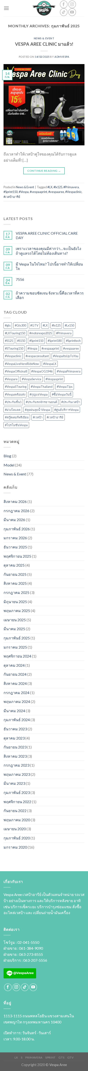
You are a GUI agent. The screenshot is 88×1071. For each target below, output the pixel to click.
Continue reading (44, 170)
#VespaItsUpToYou (65, 356)
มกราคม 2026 (15, 538)
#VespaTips (65, 386)
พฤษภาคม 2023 (17, 774)
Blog (7, 456)
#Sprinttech (73, 341)
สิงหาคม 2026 (15, 501)
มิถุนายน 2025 (15, 601)
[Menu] (6, 8)
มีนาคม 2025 (14, 628)
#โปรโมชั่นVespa (16, 425)
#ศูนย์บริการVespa (66, 410)
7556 (20, 279)
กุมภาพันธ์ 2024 (17, 719)
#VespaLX (49, 364)
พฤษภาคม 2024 (17, 701)
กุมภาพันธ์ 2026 (17, 529)
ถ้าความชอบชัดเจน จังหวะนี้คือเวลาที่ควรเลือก (50, 295)
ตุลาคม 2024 (14, 665)
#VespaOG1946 (42, 371)
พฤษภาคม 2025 (17, 610)
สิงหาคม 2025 (15, 583)
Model (9, 465)
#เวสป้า (37, 417)
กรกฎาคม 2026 (16, 510)
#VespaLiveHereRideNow (22, 364)
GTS (61, 1057)
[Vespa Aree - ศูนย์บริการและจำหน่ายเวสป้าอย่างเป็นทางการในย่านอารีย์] (44, 8)
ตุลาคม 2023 (14, 738)
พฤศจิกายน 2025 (17, 556)
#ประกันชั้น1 (13, 402)
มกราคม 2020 (15, 847)
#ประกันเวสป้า (70, 402)
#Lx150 (69, 325)
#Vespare (11, 379)
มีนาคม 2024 (14, 710)
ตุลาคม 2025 (14, 565)
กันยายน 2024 (15, 674)
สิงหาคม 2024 (15, 683)
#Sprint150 (11, 192)
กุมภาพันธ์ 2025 (17, 638)
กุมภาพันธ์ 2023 (17, 792)
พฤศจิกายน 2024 (17, 656)
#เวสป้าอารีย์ (12, 197)
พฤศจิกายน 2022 (17, 801)
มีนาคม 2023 (14, 783)
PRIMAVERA (33, 1057)
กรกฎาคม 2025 (16, 592)
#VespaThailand (42, 386)
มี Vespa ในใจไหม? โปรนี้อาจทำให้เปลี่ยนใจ (49, 266)
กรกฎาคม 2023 (16, 765)
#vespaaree (56, 192)
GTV (70, 1057)
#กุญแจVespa (39, 394)
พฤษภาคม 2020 (17, 820)
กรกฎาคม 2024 (16, 692)
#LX (49, 187)
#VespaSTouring (16, 386)
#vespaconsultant (37, 356)
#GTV (34, 325)
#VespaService (31, 379)
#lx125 (58, 187)
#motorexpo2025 (40, 333)
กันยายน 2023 (15, 747)
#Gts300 (20, 325)
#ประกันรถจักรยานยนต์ (41, 402)
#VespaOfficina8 (16, 371)
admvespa (61, 56)
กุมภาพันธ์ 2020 (17, 838)
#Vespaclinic (73, 192)
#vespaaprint (38, 192)
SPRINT (50, 1057)
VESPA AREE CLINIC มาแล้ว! (44, 44)
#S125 (9, 341)
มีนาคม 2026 (14, 519)
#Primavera (71, 187)
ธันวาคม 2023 (15, 729)
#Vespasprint (54, 379)
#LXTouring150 (15, 333)
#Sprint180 (55, 341)
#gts (8, 325)
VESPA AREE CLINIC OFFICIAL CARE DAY (47, 235)
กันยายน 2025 (15, 574)
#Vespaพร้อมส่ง (15, 394)
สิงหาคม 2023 (15, 756)
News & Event (44, 38)
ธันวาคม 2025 (15, 547)
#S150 (21, 341)
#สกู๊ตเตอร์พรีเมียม (17, 417)
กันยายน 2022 (15, 810)
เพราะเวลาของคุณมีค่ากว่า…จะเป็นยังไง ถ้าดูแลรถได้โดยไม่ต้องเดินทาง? (48, 250)
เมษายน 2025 (15, 619)
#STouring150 (14, 348)
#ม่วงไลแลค (13, 410)
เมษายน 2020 (15, 828)
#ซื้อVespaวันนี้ (62, 394)
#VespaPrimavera (68, 371)
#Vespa (24, 192)
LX (16, 1057)
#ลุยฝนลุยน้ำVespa (37, 410)
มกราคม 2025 (15, 647)
